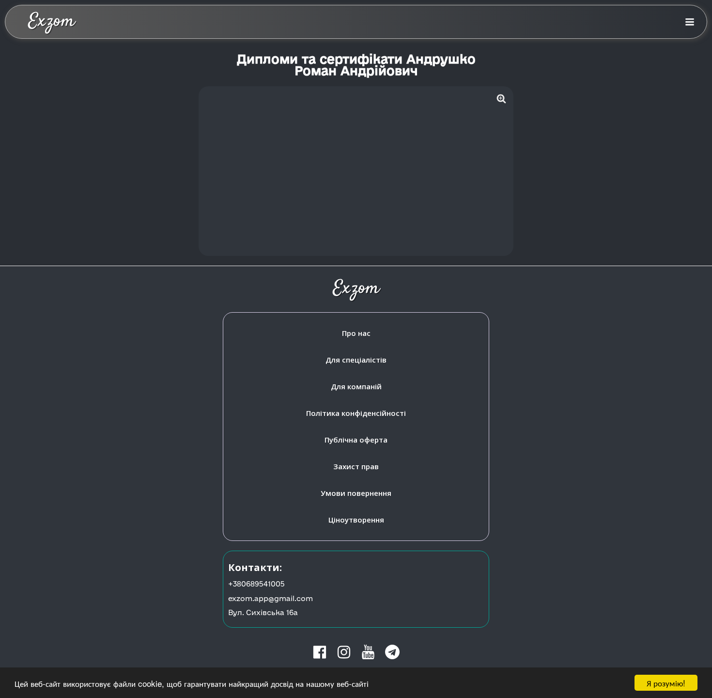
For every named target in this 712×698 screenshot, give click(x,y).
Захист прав (356, 466)
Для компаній (356, 386)
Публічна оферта (356, 439)
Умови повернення (356, 493)
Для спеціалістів (356, 360)
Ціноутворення (356, 519)
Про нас (356, 333)
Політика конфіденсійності (356, 413)
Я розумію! (666, 683)
